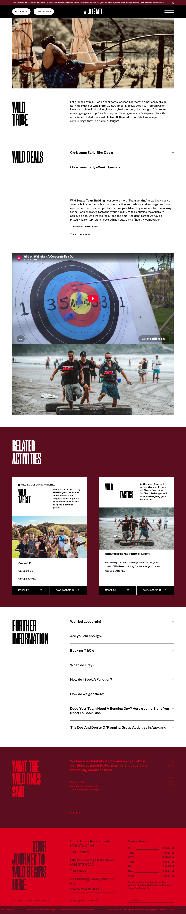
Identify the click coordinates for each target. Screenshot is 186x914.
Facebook (94, 901)
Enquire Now (82, 235)
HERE (147, 3)
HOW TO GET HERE (86, 890)
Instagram (78, 901)
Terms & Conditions (41, 901)
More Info (23, 590)
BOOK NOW (81, 852)
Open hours (44, 12)
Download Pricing (85, 227)
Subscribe (136, 901)
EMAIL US (79, 871)
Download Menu (65, 590)
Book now (21, 12)
